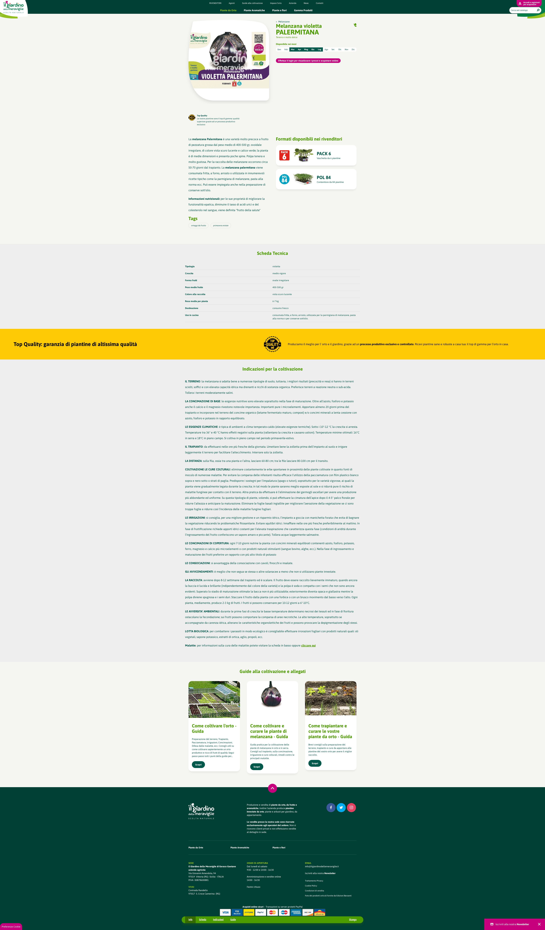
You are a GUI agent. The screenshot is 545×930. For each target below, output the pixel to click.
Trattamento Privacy (314, 881)
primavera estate (221, 225)
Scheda (202, 919)
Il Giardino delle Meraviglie (13, 7)
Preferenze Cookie (11, 926)
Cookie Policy (311, 886)
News (306, 3)
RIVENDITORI (215, 3)
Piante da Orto (228, 10)
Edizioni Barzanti (344, 896)
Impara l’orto (276, 3)
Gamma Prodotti (303, 10)
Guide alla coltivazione (252, 3)
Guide (233, 919)
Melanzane (284, 21)
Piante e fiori (279, 10)
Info (190, 919)
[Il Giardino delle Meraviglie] (201, 811)
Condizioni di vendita (314, 891)
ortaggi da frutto (198, 225)
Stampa (353, 919)
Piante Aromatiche (254, 10)
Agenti (232, 3)
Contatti (319, 3)
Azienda (292, 3)
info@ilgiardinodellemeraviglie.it (322, 866)
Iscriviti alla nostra (320, 873)
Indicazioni (218, 919)
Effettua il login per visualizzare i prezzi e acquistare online (308, 60)
